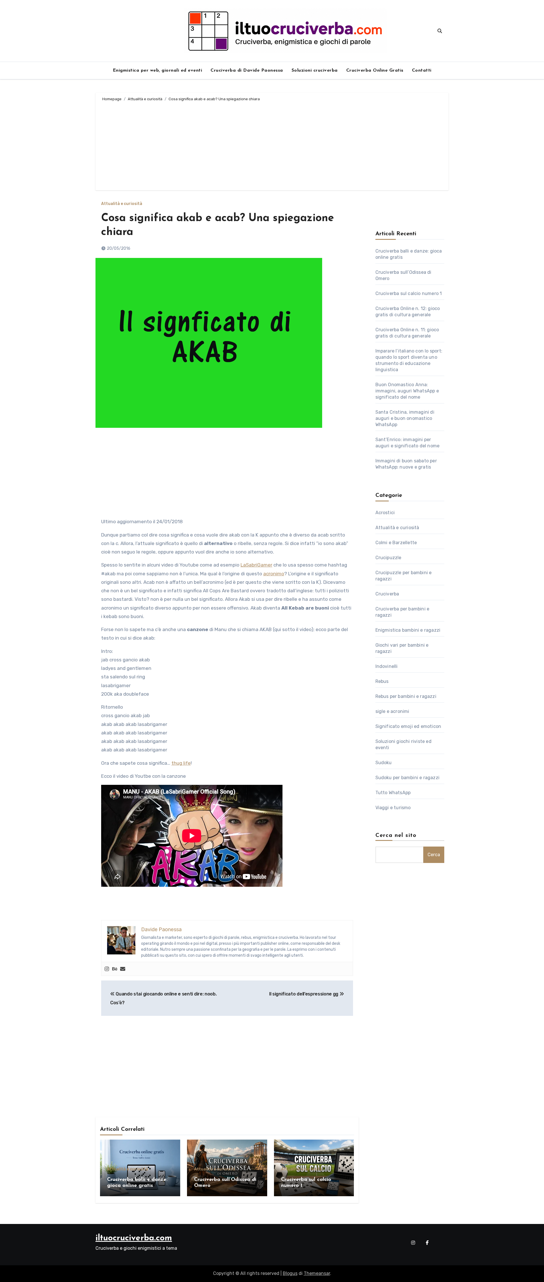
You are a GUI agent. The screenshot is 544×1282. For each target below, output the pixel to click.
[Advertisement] (273, 145)
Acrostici (385, 512)
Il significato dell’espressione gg (304, 994)
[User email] (122, 969)
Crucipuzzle (388, 557)
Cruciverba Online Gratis (374, 70)
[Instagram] (106, 969)
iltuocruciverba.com (133, 1238)
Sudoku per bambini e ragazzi (407, 777)
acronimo (273, 573)
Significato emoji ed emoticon (408, 726)
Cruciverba (387, 594)
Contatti (422, 70)
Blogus (290, 1273)
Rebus (382, 681)
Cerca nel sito (395, 835)
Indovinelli (386, 666)
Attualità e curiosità (121, 204)
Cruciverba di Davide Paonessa (247, 70)
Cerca (434, 854)
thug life (181, 763)
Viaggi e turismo (393, 807)
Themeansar (317, 1273)
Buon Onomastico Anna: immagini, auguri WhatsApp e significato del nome (407, 391)
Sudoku (383, 762)
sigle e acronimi (392, 711)
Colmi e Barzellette (396, 542)
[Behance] (114, 969)
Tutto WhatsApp (393, 792)
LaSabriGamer (256, 565)
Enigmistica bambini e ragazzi (408, 630)
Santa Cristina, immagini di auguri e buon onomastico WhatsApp (404, 418)
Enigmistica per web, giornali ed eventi (157, 70)
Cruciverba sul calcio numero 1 (408, 293)
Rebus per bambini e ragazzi (405, 696)
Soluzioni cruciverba (315, 70)
